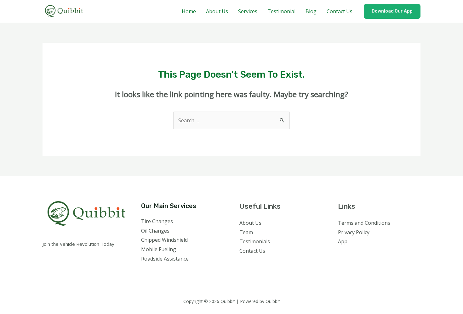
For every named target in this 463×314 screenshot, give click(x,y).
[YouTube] (367, 254)
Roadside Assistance (165, 258)
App (342, 241)
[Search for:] (231, 120)
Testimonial (281, 11)
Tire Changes (157, 221)
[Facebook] (342, 254)
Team (246, 232)
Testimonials (254, 241)
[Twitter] (350, 254)
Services (247, 11)
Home (189, 11)
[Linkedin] (376, 254)
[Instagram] (359, 254)
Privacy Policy (353, 232)
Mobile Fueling (158, 249)
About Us (217, 11)
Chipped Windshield (164, 239)
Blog (311, 11)
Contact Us (339, 11)
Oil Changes (155, 230)
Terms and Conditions (364, 222)
